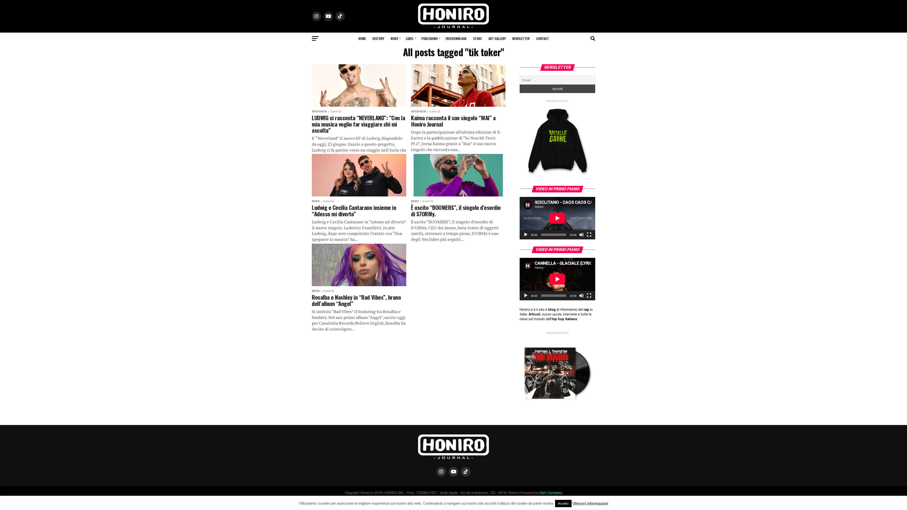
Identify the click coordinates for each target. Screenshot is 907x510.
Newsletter (521, 38)
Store (477, 38)
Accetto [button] (563, 503)
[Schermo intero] (589, 234)
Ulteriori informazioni (590, 503)
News (394, 38)
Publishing (429, 38)
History (378, 38)
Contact (542, 38)
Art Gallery (497, 38)
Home (362, 38)
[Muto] (581, 234)
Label (410, 38)
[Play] (525, 234)
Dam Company (551, 493)
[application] (557, 218)
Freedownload (455, 38)
